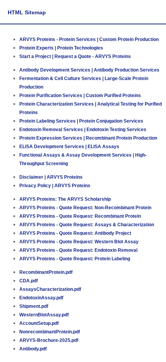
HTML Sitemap (27, 12)
